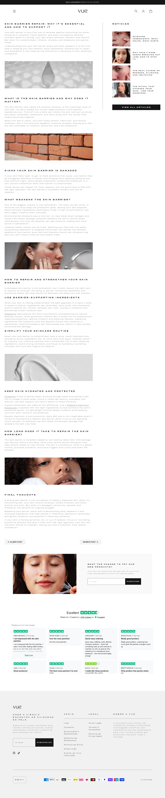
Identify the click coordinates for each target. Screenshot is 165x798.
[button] (76, 716)
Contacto (69, 727)
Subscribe (133, 581)
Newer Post (90, 542)
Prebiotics (10, 314)
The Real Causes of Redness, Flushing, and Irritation (146, 73)
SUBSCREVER (44, 742)
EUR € (18, 780)
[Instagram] (14, 753)
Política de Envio (73, 745)
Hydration (10, 397)
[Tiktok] (19, 753)
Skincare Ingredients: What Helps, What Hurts (146, 39)
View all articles (136, 107)
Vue (145, 780)
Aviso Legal (95, 723)
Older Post (15, 542)
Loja (66, 723)
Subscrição (70, 749)
